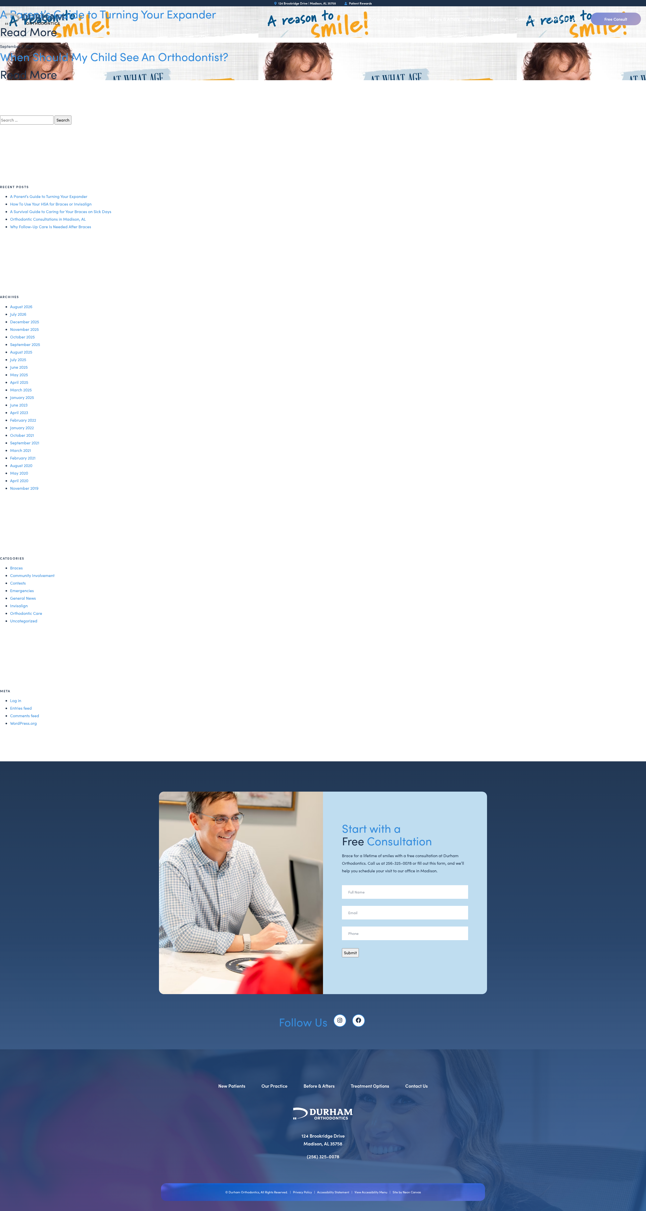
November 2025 (24, 329)
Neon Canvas (412, 1192)
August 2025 (21, 352)
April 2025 (19, 382)
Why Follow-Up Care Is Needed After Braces (50, 226)
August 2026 (21, 306)
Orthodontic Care (26, 613)
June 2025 (19, 367)
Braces (16, 567)
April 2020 (19, 480)
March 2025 (21, 389)
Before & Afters (444, 19)
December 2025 (24, 321)
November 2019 (24, 488)
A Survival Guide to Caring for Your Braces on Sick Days (60, 211)
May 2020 (19, 473)
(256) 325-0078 (566, 19)
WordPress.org (23, 723)
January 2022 (22, 427)
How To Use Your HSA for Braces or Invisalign (51, 204)
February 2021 (23, 457)
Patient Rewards (360, 3)
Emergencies (22, 590)
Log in (15, 700)
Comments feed (24, 715)
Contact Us (526, 19)
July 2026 (18, 314)
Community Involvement (32, 575)
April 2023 (19, 412)
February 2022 (23, 420)
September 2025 (25, 344)
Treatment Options (487, 19)
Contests (18, 583)
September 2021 (24, 442)
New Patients (371, 19)
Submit (350, 952)
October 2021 (22, 435)
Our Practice (407, 19)
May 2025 (19, 374)
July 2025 (18, 359)
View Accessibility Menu (371, 1192)
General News (23, 598)
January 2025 (22, 397)
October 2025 (22, 336)
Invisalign (19, 605)
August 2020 (21, 465)
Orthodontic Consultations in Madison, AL (48, 219)
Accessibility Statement (333, 1192)
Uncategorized (23, 620)
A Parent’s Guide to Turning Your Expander (48, 196)
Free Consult (615, 19)
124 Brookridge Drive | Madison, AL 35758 (307, 3)
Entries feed (21, 708)
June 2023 (19, 405)
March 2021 (20, 450)
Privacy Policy (302, 1192)
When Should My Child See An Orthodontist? (114, 56)
